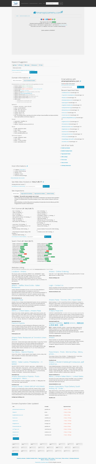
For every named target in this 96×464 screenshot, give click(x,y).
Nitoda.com (64, 97)
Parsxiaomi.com (65, 124)
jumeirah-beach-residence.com (19, 409)
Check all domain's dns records (17, 178)
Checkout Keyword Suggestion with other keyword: (23, 70)
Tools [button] (44, 3)
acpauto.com (15, 420)
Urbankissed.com (66, 92)
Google (27, 65)
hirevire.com (15, 417)
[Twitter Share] (45, 19)
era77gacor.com (16, 429)
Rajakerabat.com (65, 129)
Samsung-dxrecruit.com (67, 134)
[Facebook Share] (41, 19)
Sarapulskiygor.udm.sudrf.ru (68, 139)
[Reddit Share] (53, 19)
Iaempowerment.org (66, 107)
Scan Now (46, 186)
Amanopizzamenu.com (25, 15)
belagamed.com (16, 423)
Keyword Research (24, 3)
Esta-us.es (64, 112)
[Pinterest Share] (49, 19)
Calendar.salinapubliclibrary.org (69, 117)
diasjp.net (14, 412)
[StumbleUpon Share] (51, 19)
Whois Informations (17, 80)
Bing (15, 65)
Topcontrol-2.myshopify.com (68, 95)
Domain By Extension (34, 3)
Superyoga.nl (65, 102)
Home (17, 15)
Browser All (15, 438)
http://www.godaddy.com (26, 93)
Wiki (41, 65)
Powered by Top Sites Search (41, 462)
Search (60, 3)
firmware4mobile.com (17, 426)
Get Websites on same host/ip (18, 186)
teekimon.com (15, 434)
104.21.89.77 (23, 169)
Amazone (34, 65)
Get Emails (81, 87)
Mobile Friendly (50, 193)
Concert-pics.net (65, 115)
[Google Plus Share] (43, 19)
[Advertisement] (48, 41)
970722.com (65, 136)
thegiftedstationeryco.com (18, 415)
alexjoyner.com (16, 432)
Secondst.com (65, 141)
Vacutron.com (65, 131)
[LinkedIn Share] (47, 19)
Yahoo (21, 65)
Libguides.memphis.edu (67, 105)
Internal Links (16, 193)
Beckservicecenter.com (67, 126)
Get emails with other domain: (68, 85)
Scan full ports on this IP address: (19, 236)
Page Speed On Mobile (39, 193)
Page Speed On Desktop (26, 193)
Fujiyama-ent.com (66, 121)
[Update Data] (29, 77)
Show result (34, 72)
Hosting (40, 3)
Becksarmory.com (66, 110)
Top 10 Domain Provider (29, 80)
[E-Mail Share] (54, 19)
